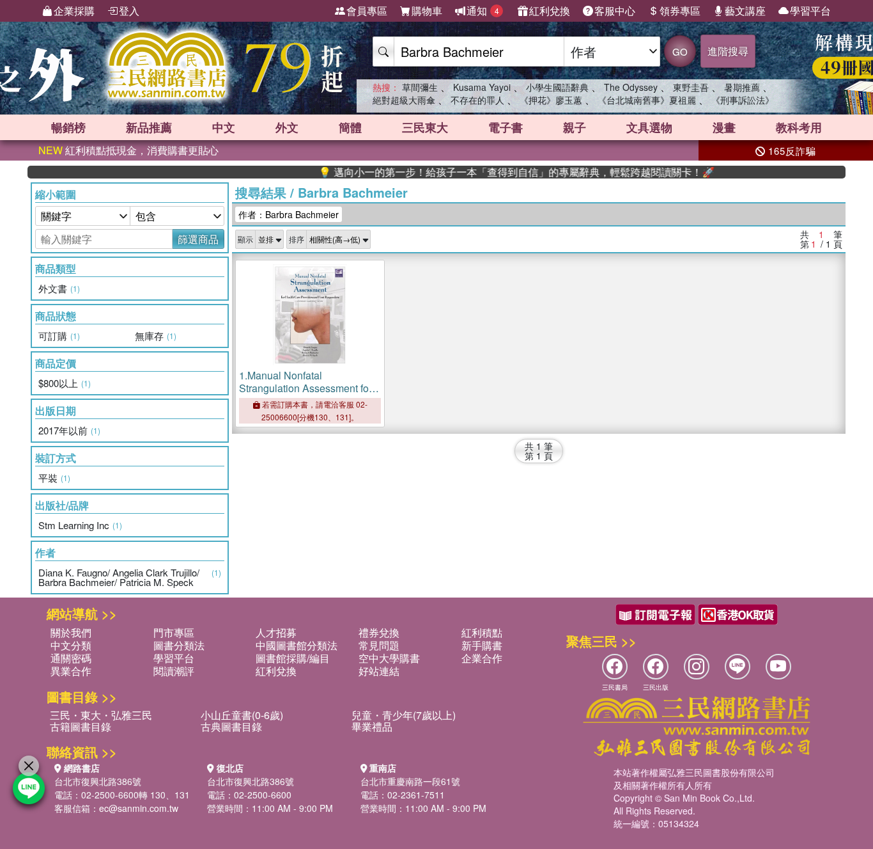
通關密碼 (70, 658)
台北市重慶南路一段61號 (410, 781)
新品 (149, 127)
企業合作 (481, 658)
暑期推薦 (742, 87)
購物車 (427, 10)
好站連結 (379, 670)
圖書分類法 (179, 645)
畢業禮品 (372, 726)
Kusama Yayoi (482, 87)
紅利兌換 (549, 10)
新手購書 (481, 645)
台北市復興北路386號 (97, 781)
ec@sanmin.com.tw (138, 808)
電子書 (505, 127)
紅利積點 (481, 632)
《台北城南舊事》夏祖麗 (647, 99)
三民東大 (425, 127)
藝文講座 (745, 10)
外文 (286, 127)
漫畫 (724, 127)
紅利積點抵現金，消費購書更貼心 (128, 150)
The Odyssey (631, 87)
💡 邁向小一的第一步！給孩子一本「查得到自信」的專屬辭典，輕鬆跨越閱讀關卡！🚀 (498, 172)
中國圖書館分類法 (296, 645)
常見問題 (379, 645)
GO (680, 51)
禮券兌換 (379, 632)
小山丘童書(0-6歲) (242, 715)
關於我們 (70, 632)
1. (305, 394)
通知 (483, 10)
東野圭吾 (691, 87)
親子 (574, 127)
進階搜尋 (727, 51)
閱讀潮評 (173, 670)
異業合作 (70, 670)
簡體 (350, 127)
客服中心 (614, 10)
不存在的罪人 (477, 99)
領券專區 (680, 10)
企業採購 (74, 10)
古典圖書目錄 (231, 726)
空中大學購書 (389, 658)
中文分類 (70, 645)
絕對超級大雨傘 (404, 99)
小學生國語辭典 (557, 87)
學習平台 (810, 10)
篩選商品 (198, 239)
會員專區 (366, 10)
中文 (223, 127)
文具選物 (649, 127)
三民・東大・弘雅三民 (101, 715)
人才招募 (276, 632)
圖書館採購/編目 (293, 658)
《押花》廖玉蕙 (551, 99)
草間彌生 (420, 87)
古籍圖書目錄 (80, 726)
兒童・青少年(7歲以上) (404, 715)
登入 (129, 10)
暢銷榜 (68, 127)
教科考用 (799, 127)
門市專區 (173, 632)
